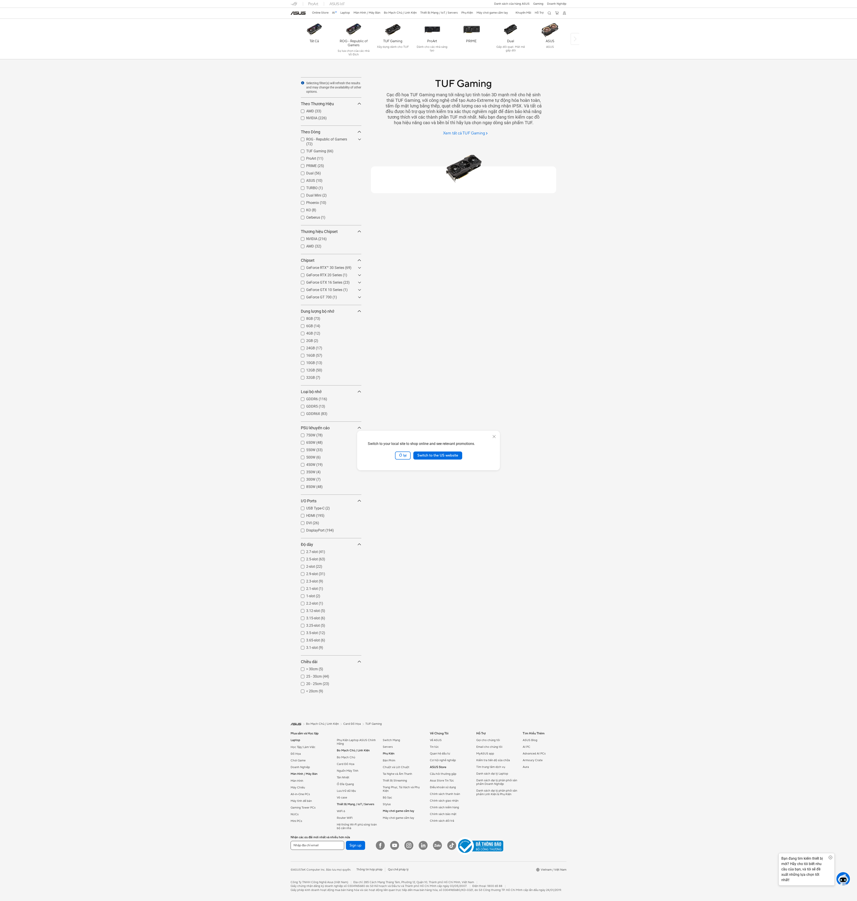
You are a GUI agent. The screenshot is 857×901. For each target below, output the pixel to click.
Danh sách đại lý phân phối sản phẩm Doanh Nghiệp (496, 782)
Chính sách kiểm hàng (444, 807)
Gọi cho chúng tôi (488, 740)
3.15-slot (307, 617)
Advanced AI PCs (534, 753)
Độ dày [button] (307, 544)
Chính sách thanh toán (445, 794)
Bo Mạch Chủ (346, 757)
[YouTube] (394, 845)
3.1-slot (306, 646)
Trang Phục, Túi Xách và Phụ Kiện (401, 789)
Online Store (320, 13)
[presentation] (302, 83)
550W (305, 449)
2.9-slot (306, 573)
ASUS (305, 179)
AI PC (526, 747)
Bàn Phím (389, 760)
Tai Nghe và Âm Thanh (397, 774)
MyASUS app (485, 753)
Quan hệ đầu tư (440, 753)
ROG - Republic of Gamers (321, 138)
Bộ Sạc (387, 797)
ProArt (306, 157)
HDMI (305, 514)
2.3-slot (306, 580)
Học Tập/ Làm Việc (303, 747)
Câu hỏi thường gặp (443, 774)
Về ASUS (436, 740)
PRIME (306, 165)
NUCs (295, 814)
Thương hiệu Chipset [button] (319, 231)
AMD (305, 110)
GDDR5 (306, 405)
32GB (305, 376)
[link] (298, 13)
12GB (305, 369)
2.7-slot (306, 551)
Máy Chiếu (298, 787)
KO (303, 209)
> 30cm (306, 668)
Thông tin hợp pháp (369, 869)
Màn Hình (297, 781)
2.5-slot (306, 558)
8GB (304, 317)
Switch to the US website (437, 455)
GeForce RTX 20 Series (319, 274)
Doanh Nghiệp (556, 4)
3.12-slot (307, 610)
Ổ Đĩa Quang (345, 784)
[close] (494, 436)
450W (305, 463)
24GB (305, 347)
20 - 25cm (308, 683)
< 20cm (306, 690)
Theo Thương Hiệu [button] (317, 103)
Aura (526, 767)
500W (305, 456)
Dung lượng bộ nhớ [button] (317, 311)
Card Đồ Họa (345, 764)
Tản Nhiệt (343, 777)
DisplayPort (310, 529)
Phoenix (307, 201)
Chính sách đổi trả (442, 821)
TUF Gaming (311, 150)
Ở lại (403, 455)
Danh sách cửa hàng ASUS (512, 4)
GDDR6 (306, 398)
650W (305, 441)
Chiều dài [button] (309, 661)
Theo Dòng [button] (310, 132)
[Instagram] (408, 845)
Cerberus (308, 216)
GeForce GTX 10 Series (319, 289)
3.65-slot (307, 639)
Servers (388, 747)
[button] (538, 4)
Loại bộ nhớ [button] (311, 391)
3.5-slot (306, 632)
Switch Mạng (391, 740)
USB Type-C (310, 507)
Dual (304, 172)
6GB (304, 325)
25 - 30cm (308, 675)
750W (305, 434)
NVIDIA (306, 117)
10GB (305, 362)
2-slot (305, 565)
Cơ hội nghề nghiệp (443, 760)
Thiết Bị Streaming (395, 780)
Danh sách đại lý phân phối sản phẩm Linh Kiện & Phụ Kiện (496, 792)
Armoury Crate (533, 760)
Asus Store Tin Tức (442, 780)
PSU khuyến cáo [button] (315, 427)
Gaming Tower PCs (303, 807)
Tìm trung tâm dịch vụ (490, 767)
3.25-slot (307, 624)
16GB (305, 354)
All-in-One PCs (300, 794)
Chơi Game (298, 760)
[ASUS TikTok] (451, 845)
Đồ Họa (296, 754)
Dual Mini (308, 194)
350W (305, 471)
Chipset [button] (307, 260)
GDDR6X (308, 413)
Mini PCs (296, 821)
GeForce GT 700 (313, 296)
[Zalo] (437, 845)
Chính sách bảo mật (443, 814)
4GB (304, 332)
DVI (303, 522)
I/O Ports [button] (308, 501)
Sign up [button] (355, 845)
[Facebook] (380, 845)
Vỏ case (342, 797)
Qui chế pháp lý (398, 869)
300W (305, 478)
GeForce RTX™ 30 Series (320, 266)
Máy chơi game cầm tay (398, 818)
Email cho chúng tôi (489, 747)
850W (305, 486)
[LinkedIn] (423, 845)
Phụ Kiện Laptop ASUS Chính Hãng (356, 742)
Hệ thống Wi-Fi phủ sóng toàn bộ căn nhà (357, 826)
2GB (304, 339)
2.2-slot (306, 602)
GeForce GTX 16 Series (319, 281)
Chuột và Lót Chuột (396, 767)
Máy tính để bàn (301, 801)
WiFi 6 (341, 811)
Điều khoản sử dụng (443, 787)
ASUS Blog (530, 740)
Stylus (387, 804)
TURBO (306, 187)
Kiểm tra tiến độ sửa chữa (493, 760)
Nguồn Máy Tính (347, 771)
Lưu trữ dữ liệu (346, 791)
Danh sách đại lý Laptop (492, 773)
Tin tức (434, 747)
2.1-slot (306, 587)
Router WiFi (345, 818)
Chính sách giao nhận (444, 801)
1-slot (305, 595)
